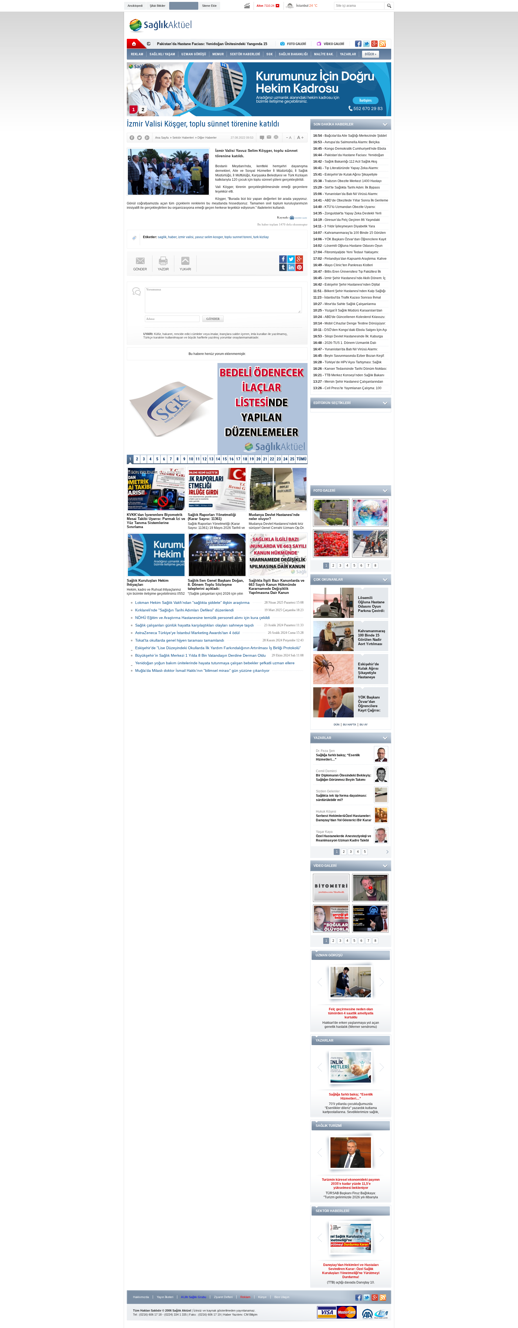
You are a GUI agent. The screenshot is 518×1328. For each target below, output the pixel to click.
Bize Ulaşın (281, 1297)
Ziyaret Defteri (223, 1297)
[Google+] (147, 137)
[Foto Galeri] (294, 44)
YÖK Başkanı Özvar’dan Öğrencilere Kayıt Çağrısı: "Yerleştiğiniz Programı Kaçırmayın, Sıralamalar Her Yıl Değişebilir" (371, 704)
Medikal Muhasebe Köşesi (343, 795)
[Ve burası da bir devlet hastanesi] (331, 513)
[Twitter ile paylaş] (366, 43)
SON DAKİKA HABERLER (333, 124)
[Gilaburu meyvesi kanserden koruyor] (331, 543)
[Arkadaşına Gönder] (269, 137)
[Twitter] (139, 137)
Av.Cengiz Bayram (340, 775)
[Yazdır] (276, 137)
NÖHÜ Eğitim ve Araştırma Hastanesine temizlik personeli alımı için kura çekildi (202, 617)
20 (258, 459)
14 (218, 459)
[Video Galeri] (331, 44)
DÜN (336, 724)
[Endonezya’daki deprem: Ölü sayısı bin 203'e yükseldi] (370, 543)
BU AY (364, 724)
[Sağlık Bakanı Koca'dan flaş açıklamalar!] (370, 919)
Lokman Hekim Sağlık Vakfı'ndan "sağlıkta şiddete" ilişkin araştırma (192, 602)
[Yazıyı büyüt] (300, 137)
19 (252, 459)
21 (265, 459)
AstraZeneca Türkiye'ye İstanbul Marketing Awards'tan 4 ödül (187, 633)
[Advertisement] (98, 95)
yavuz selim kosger (209, 237)
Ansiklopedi (135, 5)
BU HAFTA (349, 724)
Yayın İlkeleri (165, 1297)
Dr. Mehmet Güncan (344, 755)
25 (292, 459)
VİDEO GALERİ (324, 866)
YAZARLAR (322, 738)
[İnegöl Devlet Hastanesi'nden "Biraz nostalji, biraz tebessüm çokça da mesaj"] (370, 888)
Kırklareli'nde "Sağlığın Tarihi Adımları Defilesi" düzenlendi (184, 610)
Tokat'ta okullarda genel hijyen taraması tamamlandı (179, 640)
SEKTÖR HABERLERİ (332, 1211)
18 (245, 459)
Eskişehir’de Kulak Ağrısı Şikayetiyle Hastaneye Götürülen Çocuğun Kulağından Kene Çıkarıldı (369, 670)
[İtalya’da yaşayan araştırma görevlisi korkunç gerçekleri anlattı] (331, 919)
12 (204, 459)
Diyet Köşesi (339, 814)
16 (231, 459)
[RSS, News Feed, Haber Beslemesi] (382, 43)
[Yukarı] (185, 263)
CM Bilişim (250, 1314)
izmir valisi (185, 237)
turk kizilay (261, 237)
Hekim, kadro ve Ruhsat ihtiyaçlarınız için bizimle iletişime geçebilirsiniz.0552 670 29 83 (156, 587)
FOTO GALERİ (324, 490)
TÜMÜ (301, 459)
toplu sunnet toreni (238, 237)
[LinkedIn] (291, 267)
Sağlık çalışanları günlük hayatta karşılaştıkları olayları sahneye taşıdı (194, 625)
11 (198, 459)
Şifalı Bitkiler (157, 5)
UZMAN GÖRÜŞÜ (329, 955)
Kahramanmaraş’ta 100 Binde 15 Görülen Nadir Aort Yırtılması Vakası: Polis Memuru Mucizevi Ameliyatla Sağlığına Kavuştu (371, 637)
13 (211, 459)
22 (272, 459)
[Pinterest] (299, 267)
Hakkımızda (141, 1297)
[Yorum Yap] (262, 137)
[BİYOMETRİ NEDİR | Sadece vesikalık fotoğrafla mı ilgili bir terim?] (331, 888)
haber (172, 237)
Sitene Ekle (209, 5)
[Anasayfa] (137, 44)
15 (225, 459)
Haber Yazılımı (232, 1314)
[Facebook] (132, 137)
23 (279, 459)
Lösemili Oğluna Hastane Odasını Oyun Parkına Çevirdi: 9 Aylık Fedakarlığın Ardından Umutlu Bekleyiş (371, 604)
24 (285, 459)
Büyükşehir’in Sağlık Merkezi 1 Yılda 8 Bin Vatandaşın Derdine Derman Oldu (200, 655)
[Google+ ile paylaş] (374, 43)
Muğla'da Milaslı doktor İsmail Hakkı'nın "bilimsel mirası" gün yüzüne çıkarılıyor (202, 670)
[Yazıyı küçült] (288, 137)
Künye (262, 1297)
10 (191, 459)
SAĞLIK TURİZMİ (329, 1126)
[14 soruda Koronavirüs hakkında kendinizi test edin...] (370, 513)
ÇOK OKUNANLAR (328, 579)
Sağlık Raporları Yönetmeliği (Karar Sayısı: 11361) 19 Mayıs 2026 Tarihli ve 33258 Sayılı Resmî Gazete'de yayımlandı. (216, 521)
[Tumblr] (283, 267)
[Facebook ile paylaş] (358, 43)
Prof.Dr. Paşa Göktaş (337, 836)
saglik (162, 237)
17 (238, 459)
